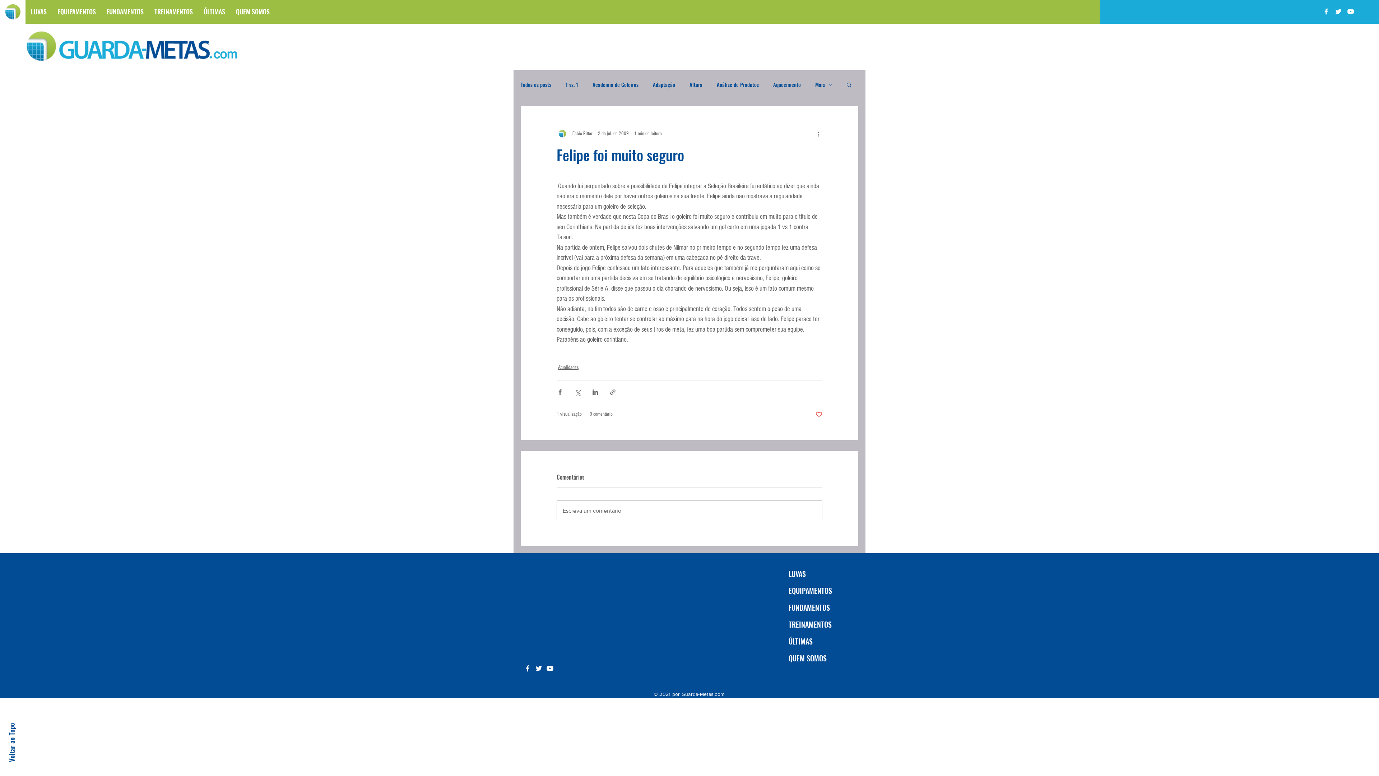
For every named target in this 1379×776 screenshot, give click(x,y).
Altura (696, 84)
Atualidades (568, 367)
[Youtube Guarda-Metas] (1351, 11)
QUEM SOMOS (808, 658)
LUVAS (797, 573)
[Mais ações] (818, 133)
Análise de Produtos (738, 84)
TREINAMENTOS (810, 624)
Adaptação (664, 84)
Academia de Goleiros (616, 84)
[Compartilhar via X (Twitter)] (577, 392)
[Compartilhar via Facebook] (560, 392)
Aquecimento (787, 84)
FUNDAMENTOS (809, 607)
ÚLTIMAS (801, 641)
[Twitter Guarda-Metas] (1338, 11)
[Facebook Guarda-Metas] (1326, 11)
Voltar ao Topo (11, 742)
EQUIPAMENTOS (810, 590)
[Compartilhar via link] (612, 392)
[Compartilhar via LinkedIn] (595, 392)
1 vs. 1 (572, 84)
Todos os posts (536, 84)
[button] (849, 84)
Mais (820, 84)
